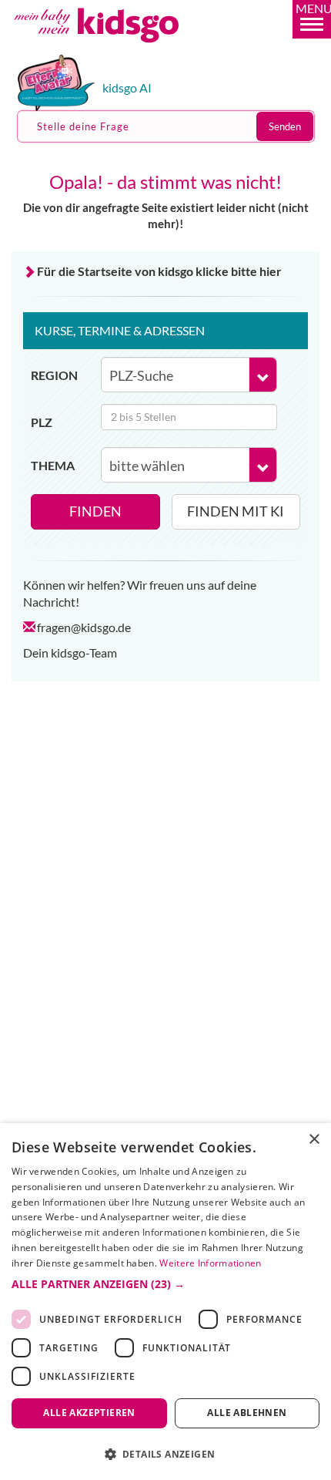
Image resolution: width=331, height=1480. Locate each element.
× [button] (313, 1139)
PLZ (41, 422)
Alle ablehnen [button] (246, 1412)
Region (54, 375)
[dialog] (165, 1301)
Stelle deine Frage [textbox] (83, 126)
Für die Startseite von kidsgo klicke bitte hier (159, 271)
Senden (285, 126)
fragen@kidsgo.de (84, 627)
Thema (53, 465)
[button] (312, 19)
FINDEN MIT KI (235, 511)
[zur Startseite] (114, 49)
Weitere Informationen (210, 1263)
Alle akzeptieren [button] (89, 1412)
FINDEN (95, 511)
